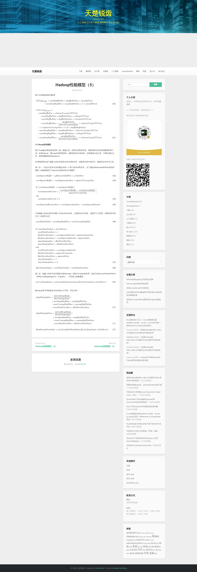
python (139, 543)
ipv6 (142, 537)
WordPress (99, 568)
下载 (80, 71)
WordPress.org (132, 483)
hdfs (137, 537)
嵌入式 (152, 71)
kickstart (149, 537)
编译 (157, 550)
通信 (144, 71)
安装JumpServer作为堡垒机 (137, 288)
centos (147, 533)
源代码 (149, 550)
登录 (84, 364)
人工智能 (114, 71)
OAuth (152, 540)
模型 (135, 550)
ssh (149, 543)
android (130, 532)
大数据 (105, 71)
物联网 (88, 71)
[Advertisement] (98, 50)
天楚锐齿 (98, 13)
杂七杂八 (161, 71)
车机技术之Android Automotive (139, 445)
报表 (149, 547)
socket (145, 543)
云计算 (96, 71)
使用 (157, 543)
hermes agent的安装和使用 (137, 284)
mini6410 (139, 540)
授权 (152, 547)
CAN (143, 533)
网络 (138, 71)
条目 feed (130, 474)
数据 (157, 546)
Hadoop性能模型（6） (105, 346)
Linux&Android (127, 71)
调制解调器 (139, 553)
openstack (131, 543)
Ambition (130, 337)
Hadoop (130, 536)
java (145, 537)
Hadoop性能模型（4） (46, 346)
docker (152, 533)
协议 (130, 547)
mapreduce (130, 540)
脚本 (127, 553)
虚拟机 (132, 553)
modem (147, 540)
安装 (134, 546)
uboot (153, 543)
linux (155, 536)
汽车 (140, 549)
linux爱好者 (131, 320)
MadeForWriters (120, 568)
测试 (144, 550)
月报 (131, 550)
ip (139, 537)
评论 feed (130, 478)
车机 (146, 553)
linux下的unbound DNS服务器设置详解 (142, 406)
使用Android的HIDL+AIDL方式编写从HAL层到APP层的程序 (143, 340)
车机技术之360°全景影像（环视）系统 (142, 431)
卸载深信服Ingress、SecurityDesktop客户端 (144, 385)
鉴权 (155, 553)
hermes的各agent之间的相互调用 (139, 279)
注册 (128, 466)
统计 (153, 550)
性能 (145, 546)
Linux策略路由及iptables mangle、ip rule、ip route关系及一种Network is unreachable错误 (143, 323)
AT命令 (138, 533)
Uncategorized (132, 206)
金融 (151, 553)
